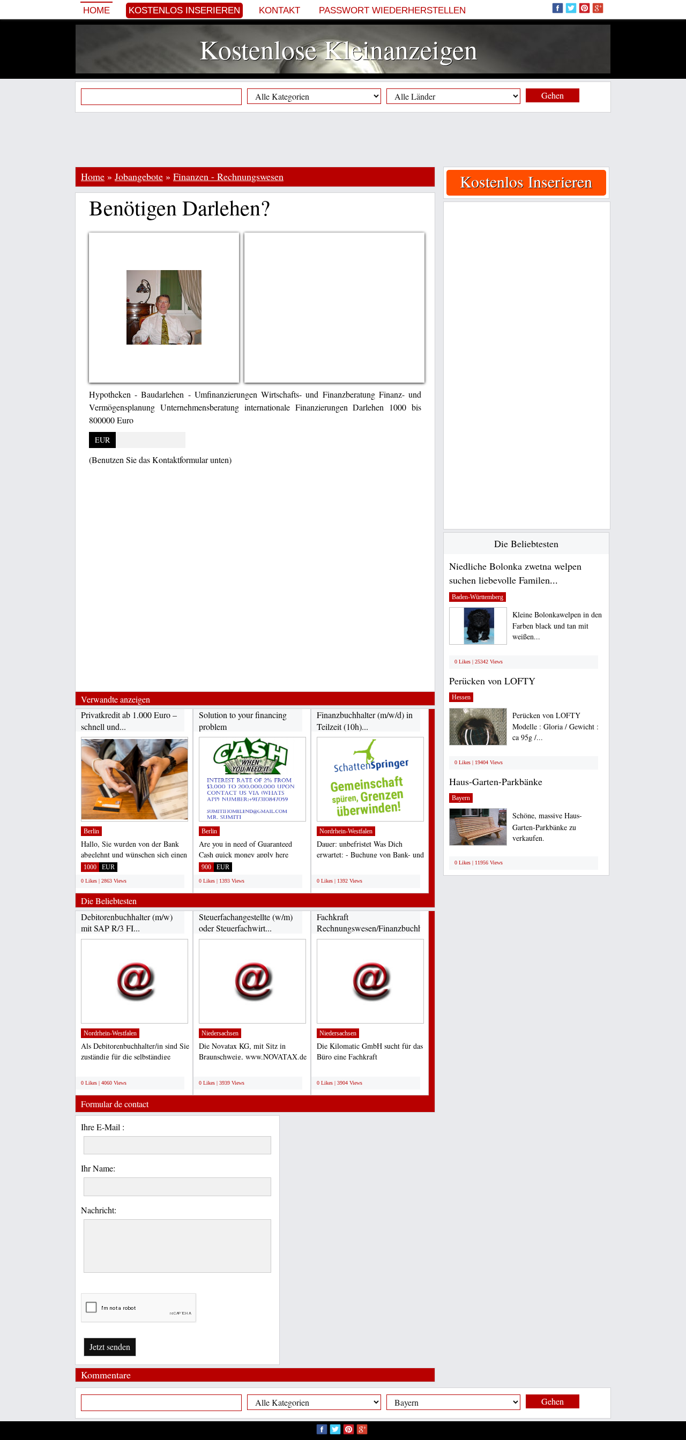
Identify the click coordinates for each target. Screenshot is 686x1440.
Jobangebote (139, 176)
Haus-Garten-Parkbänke (495, 781)
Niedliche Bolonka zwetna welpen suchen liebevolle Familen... (515, 572)
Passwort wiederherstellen (392, 10)
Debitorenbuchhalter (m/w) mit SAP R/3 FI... (127, 922)
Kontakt (279, 10)
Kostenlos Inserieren (184, 10)
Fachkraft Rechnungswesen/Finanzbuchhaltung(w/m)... (393, 922)
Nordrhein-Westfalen (345, 831)
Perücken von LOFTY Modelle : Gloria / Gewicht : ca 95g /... (555, 726)
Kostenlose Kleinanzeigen (338, 49)
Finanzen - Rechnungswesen (228, 176)
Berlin (91, 831)
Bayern (461, 798)
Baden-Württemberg (477, 597)
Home (96, 10)
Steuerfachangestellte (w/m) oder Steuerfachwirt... (246, 922)
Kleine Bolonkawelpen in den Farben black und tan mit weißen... (557, 625)
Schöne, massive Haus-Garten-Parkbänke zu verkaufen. (547, 826)
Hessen (461, 697)
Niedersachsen (220, 1033)
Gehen (552, 95)
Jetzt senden (110, 1346)
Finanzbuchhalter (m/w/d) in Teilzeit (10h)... (365, 720)
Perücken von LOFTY (492, 680)
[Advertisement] (343, 139)
